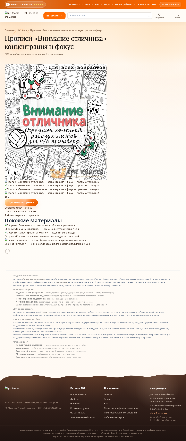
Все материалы (78, 394)
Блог (97, 4)
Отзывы (86, 4)
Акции (107, 4)
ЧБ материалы (77, 412)
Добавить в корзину (21, 202)
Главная (73, 4)
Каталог (22, 30)
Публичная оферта (114, 417)
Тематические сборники (82, 417)
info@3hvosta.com (159, 412)
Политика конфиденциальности (121, 408)
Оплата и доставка (146, 4)
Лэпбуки (74, 399)
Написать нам (171, 4)
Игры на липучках (79, 408)
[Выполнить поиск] (149, 15)
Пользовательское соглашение (120, 412)
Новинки (74, 403)
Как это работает (123, 4)
